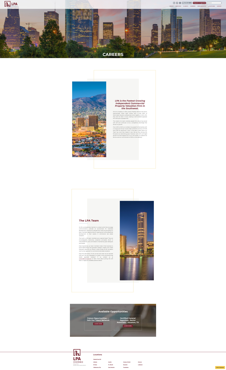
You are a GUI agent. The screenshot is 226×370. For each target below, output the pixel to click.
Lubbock (140, 364)
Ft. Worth (110, 364)
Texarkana (125, 367)
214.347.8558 (187, 3)
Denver (140, 362)
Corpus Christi (126, 362)
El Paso (95, 364)
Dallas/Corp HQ (97, 359)
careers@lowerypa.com (85, 258)
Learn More (98, 323)
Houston (125, 364)
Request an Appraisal (199, 3)
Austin (110, 362)
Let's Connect (220, 367)
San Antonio (111, 367)
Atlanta (95, 362)
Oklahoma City (97, 367)
